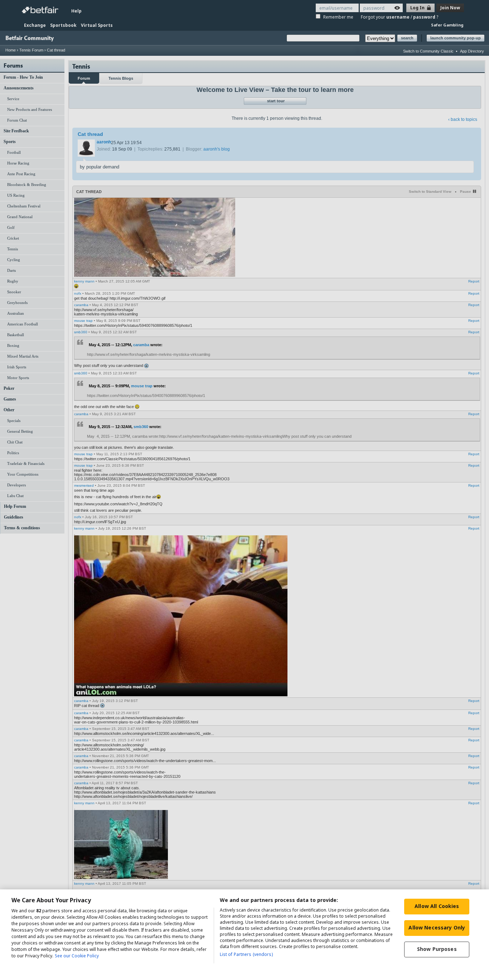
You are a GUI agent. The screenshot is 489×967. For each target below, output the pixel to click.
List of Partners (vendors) (246, 954)
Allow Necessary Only (436, 927)
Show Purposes (437, 949)
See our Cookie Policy (77, 956)
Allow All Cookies (437, 906)
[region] (244, 928)
